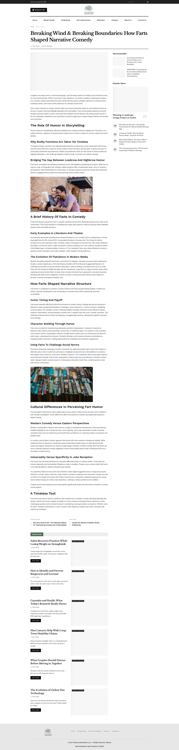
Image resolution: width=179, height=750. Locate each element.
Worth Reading (40, 26)
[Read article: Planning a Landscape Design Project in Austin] (131, 99)
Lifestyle (114, 20)
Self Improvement (83, 20)
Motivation (101, 20)
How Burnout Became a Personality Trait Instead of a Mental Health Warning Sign (134, 127)
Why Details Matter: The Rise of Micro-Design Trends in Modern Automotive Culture (133, 142)
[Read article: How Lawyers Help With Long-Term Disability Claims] (89, 642)
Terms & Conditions (95, 731)
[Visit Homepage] (89, 10)
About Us (128, 20)
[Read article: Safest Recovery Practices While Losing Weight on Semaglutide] (89, 552)
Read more (36, 560)
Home (35, 20)
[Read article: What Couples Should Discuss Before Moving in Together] (89, 672)
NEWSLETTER (39, 10)
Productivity (65, 20)
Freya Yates (35, 607)
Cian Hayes (36, 46)
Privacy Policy (81, 731)
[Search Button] (147, 2)
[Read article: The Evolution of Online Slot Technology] (89, 702)
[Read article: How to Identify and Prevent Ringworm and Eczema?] (89, 582)
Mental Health (49, 20)
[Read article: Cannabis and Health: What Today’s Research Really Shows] (89, 612)
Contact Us (142, 20)
